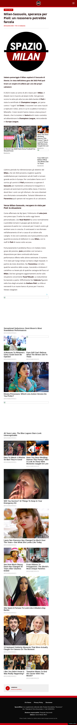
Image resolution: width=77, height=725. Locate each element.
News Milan (8, 9)
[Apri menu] (73, 3)
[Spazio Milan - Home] (38, 3)
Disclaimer (49, 702)
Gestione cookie (72, 723)
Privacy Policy (38, 702)
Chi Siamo (28, 702)
